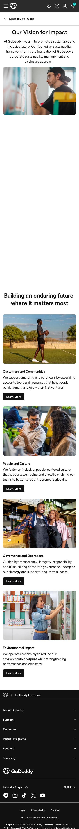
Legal (22, 810)
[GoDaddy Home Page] (18, 771)
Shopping (9, 758)
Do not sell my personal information (39, 817)
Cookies (55, 810)
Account (8, 748)
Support (8, 719)
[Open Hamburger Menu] (4, 5)
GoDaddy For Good (21, 18)
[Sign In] (64, 5)
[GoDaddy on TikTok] (24, 797)
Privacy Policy (38, 810)
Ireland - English (13, 787)
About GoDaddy (13, 709)
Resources (9, 729)
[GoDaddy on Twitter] (33, 797)
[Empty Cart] (72, 6)
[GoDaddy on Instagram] (15, 797)
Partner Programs (14, 738)
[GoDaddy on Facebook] (6, 797)
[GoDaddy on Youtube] (43, 797)
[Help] (57, 5)
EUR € (67, 787)
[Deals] (49, 5)
